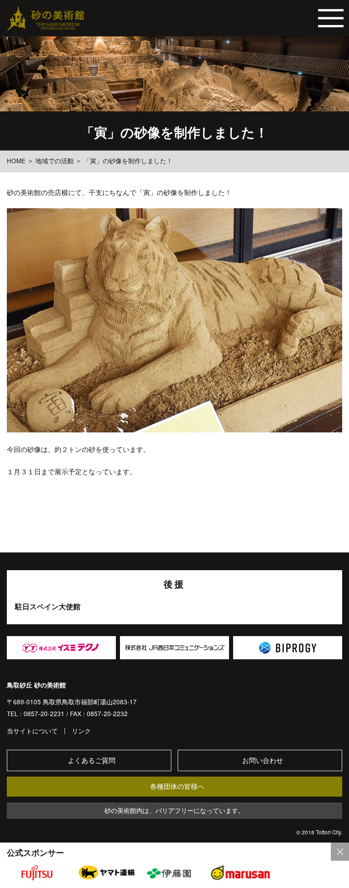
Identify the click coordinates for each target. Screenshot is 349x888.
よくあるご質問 (91, 760)
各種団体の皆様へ (177, 786)
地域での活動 (54, 160)
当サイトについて (32, 731)
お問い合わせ (262, 760)
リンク (81, 731)
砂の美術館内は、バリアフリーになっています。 (174, 810)
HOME (16, 160)
